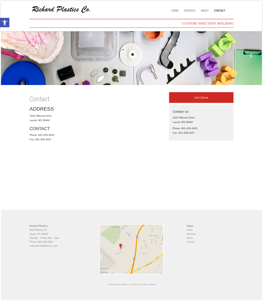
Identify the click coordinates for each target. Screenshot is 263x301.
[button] (4, 22)
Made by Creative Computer (143, 284)
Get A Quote (201, 97)
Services (189, 10)
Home (174, 10)
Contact (219, 10)
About (205, 10)
